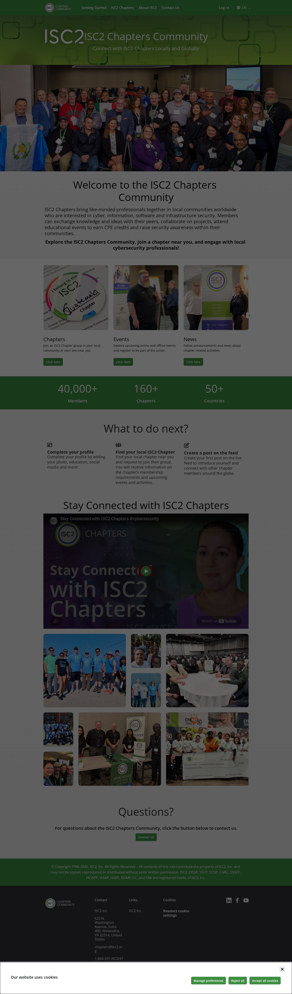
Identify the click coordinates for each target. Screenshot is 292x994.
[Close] (282, 969)
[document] (146, 978)
